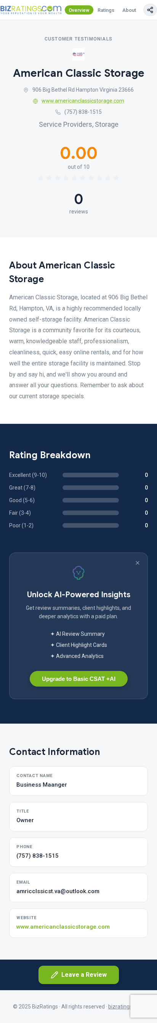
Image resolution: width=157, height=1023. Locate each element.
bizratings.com (126, 1007)
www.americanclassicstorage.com (83, 101)
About (129, 10)
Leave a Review (84, 974)
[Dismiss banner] (137, 563)
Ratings (106, 10)
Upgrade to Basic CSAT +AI (78, 679)
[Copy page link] (150, 10)
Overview (79, 10)
